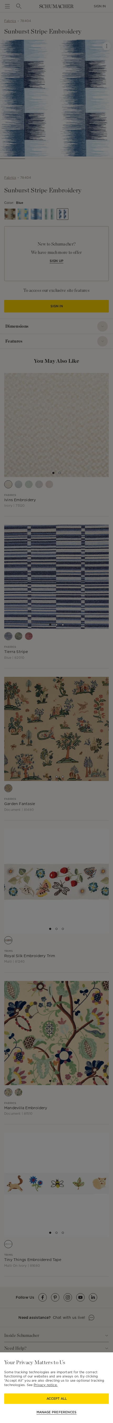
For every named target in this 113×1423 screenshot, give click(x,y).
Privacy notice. (46, 1385)
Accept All (57, 1398)
